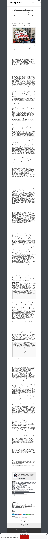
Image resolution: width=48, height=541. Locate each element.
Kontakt (33, 0)
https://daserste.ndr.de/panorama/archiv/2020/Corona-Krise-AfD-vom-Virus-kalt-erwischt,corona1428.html (23, 490)
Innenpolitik (28, 23)
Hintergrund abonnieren (21, 478)
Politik (8, 5)
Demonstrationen (25, 517)
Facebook (13, 0)
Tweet (14, 514)
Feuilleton (19, 5)
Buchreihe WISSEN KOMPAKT (27, 5)
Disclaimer (28, 524)
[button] (46, 534)
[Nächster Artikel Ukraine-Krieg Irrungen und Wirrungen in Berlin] (40, 10)
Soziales (17, 5)
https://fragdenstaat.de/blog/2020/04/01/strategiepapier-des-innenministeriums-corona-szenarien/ (22, 486)
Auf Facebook (17, 514)
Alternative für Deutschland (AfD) (16, 517)
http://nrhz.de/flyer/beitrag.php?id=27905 (20, 494)
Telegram (11, 0)
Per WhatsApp (28, 514)
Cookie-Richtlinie (2, 539)
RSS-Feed (8, 0)
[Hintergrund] (14, 3)
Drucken (14, 511)
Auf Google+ (21, 514)
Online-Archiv (29, 526)
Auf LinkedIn (24, 514)
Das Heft (39, 0)
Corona (21, 517)
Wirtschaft (11, 5)
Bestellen (22, 526)
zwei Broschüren (16, 507)
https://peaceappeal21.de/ (17, 495)
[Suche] (40, 2)
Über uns (31, 0)
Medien (22, 5)
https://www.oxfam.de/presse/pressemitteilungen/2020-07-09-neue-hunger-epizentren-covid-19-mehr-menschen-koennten (23, 500)
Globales (14, 5)
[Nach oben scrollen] (24, 523)
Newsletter (15, 0)
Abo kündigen (25, 526)
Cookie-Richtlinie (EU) (32, 529)
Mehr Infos (27, 43)
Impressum (10, 539)
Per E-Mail (32, 514)
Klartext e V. (33, 504)
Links (26, 530)
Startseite (29, 0)
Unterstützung (35, 0)
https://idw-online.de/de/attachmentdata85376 (21, 491)
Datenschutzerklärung (7, 539)
